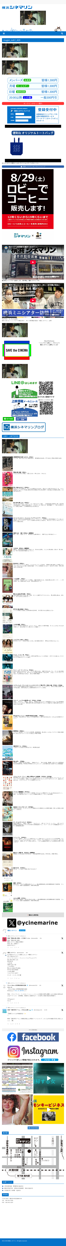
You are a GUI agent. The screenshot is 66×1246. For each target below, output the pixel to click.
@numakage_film (38, 1010)
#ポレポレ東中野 (19, 990)
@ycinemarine (20, 952)
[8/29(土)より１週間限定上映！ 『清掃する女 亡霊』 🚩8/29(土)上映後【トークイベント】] (48, 1078)
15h (41, 938)
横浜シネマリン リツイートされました (17, 936)
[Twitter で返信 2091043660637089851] (8, 1003)
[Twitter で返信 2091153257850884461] (8, 947)
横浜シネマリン (12, 952)
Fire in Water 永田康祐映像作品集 (17, 985)
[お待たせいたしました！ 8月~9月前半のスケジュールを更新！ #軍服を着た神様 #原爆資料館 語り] (17, 1078)
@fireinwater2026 (33, 985)
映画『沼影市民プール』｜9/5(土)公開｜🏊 (19, 1010)
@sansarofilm (34, 938)
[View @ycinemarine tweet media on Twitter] (20, 975)
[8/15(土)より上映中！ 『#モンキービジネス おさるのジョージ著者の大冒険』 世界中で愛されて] (48, 1109)
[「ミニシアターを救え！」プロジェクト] (17, 350)
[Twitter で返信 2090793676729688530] (8, 1024)
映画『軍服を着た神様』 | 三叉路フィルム (19, 938)
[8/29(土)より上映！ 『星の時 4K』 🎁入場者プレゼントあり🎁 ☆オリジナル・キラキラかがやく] (17, 1109)
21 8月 (45, 1010)
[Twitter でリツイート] (6, 936)
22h (40, 985)
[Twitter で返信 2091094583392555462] (8, 978)
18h (27, 952)
